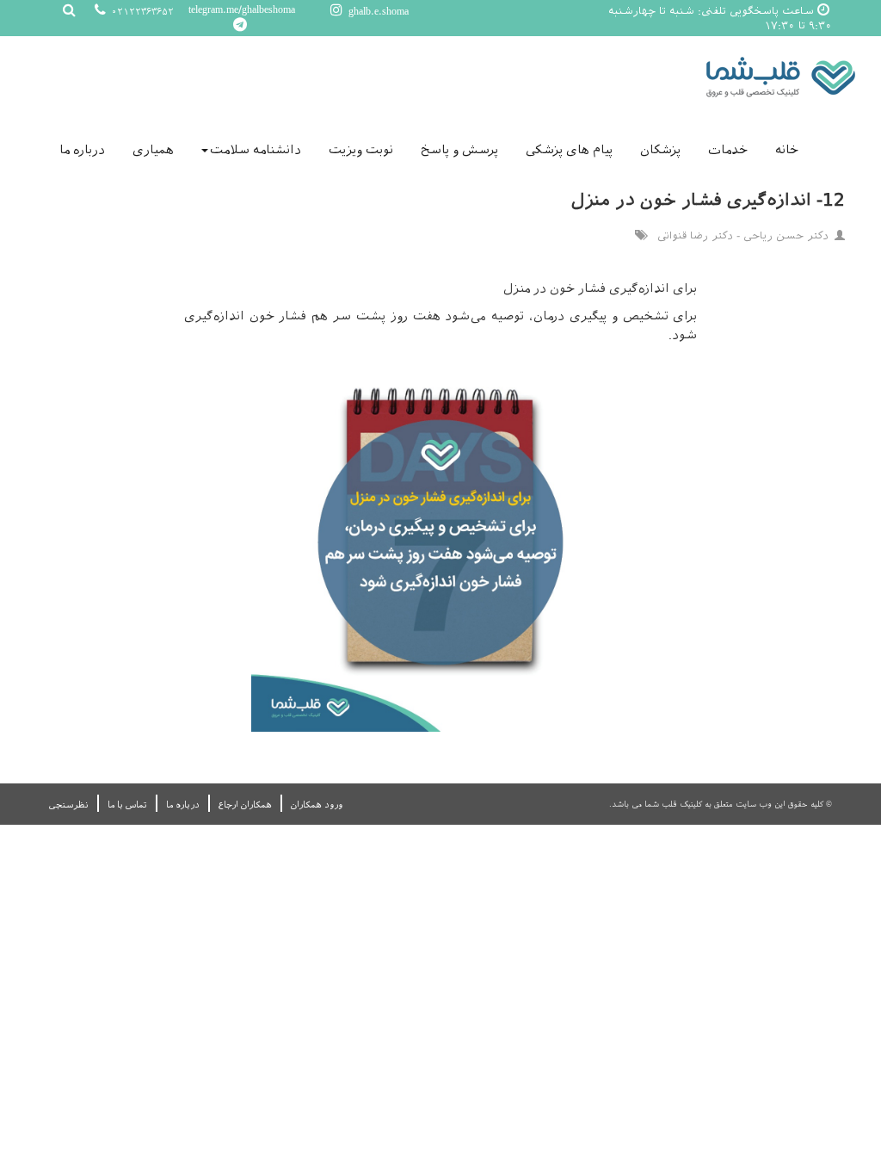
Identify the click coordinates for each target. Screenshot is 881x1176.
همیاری (153, 150)
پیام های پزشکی (569, 150)
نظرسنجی (69, 804)
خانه (786, 150)
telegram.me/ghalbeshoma (241, 9)
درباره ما (82, 150)
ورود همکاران (316, 804)
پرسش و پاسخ (459, 150)
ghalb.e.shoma (377, 11)
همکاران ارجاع (245, 804)
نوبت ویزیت (361, 150)
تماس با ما (127, 804)
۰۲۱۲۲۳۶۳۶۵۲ (141, 11)
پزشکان (660, 150)
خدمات (728, 150)
